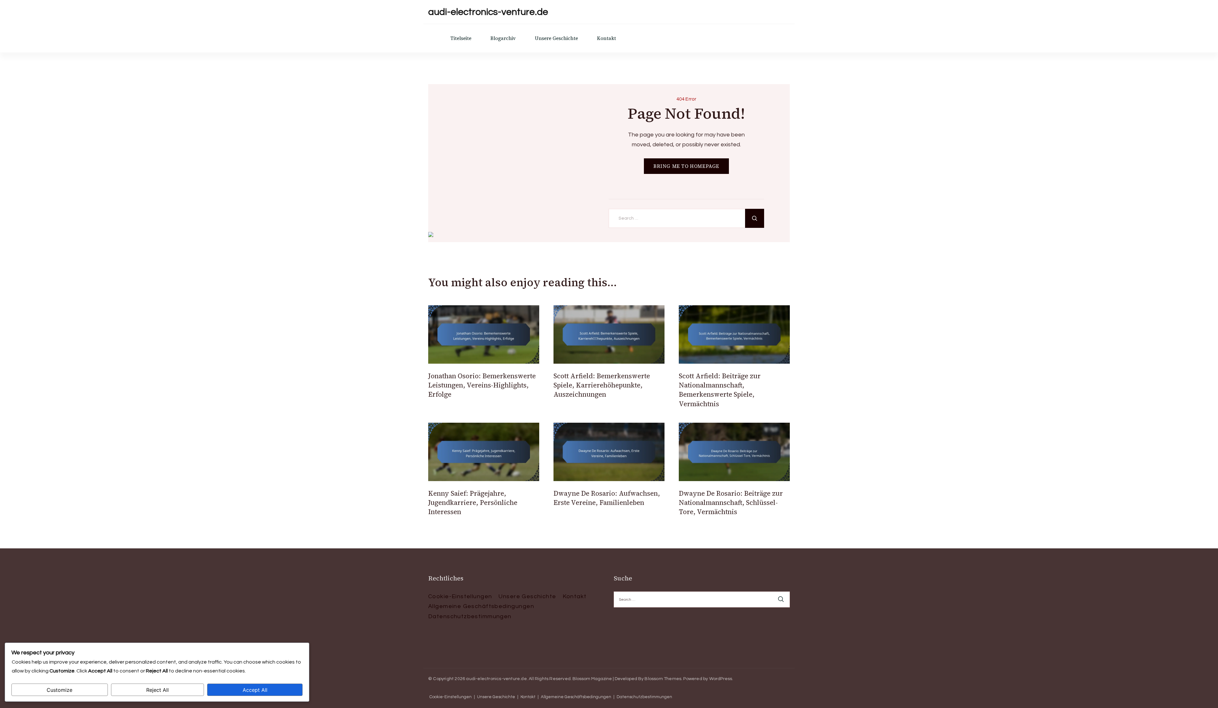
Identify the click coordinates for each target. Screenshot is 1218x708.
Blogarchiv (503, 38)
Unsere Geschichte (556, 38)
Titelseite (460, 38)
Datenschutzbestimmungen (470, 616)
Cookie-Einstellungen (460, 596)
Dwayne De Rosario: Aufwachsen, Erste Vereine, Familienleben (606, 498)
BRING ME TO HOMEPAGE (686, 166)
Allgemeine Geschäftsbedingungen (481, 606)
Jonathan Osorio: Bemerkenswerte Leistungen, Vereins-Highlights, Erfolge (482, 385)
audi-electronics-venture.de (488, 12)
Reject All (157, 690)
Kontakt (606, 38)
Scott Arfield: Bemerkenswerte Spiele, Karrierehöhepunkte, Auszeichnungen (601, 385)
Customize (59, 690)
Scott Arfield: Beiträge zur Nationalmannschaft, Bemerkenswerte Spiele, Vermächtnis (720, 389)
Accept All (255, 690)
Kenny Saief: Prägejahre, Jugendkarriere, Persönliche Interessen (472, 503)
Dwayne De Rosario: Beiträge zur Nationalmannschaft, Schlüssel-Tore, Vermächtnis (731, 503)
